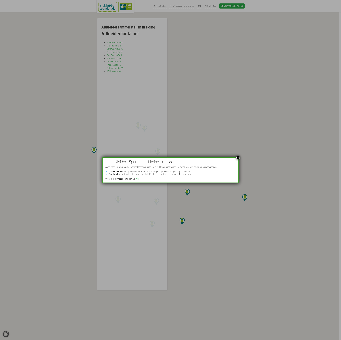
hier (137, 179)
